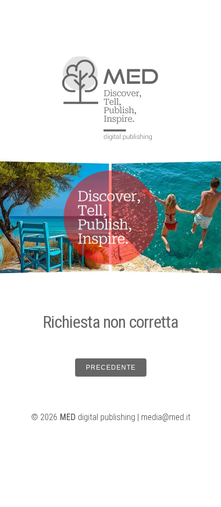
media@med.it (165, 417)
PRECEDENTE (111, 367)
